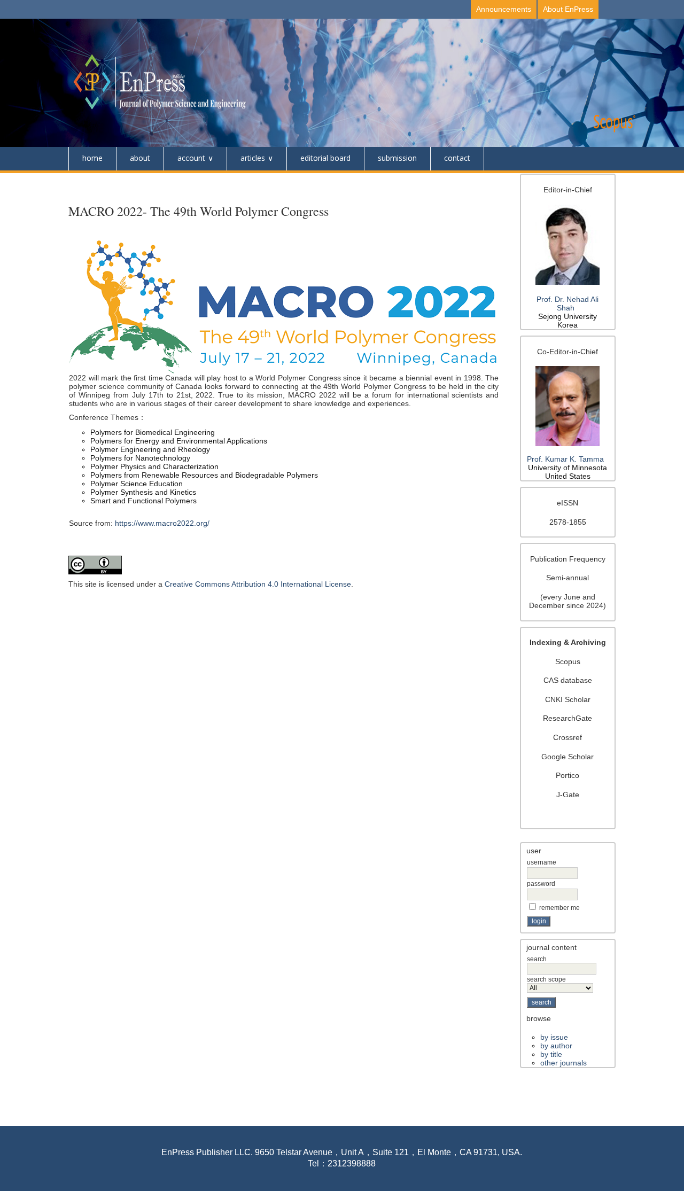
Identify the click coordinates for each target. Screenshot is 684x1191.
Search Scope (546, 979)
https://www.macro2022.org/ (162, 523)
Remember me (559, 908)
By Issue (554, 1037)
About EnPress (568, 9)
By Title (551, 1054)
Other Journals (563, 1062)
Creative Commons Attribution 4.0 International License (258, 584)
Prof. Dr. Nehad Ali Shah (567, 303)
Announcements (503, 9)
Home (92, 158)
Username (541, 862)
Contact (457, 158)
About (140, 158)
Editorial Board (325, 158)
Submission (397, 158)
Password (541, 884)
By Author (556, 1045)
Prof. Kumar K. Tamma (565, 459)
